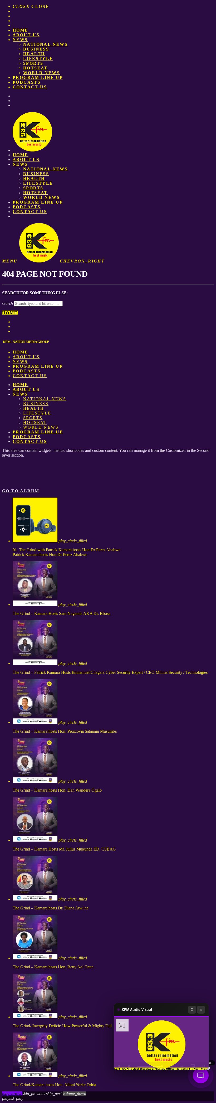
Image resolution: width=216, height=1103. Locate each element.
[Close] (201, 1010)
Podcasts (27, 82)
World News (41, 72)
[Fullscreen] (192, 1010)
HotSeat (35, 68)
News (20, 39)
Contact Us (30, 87)
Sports (33, 63)
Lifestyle (38, 58)
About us (26, 35)
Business (36, 49)
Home (20, 30)
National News (45, 44)
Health (34, 54)
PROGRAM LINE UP (38, 77)
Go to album (20, 491)
